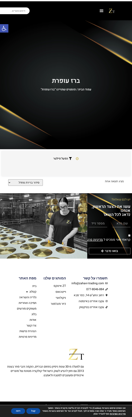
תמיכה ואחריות (27, 303)
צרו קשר (31, 325)
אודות (33, 320)
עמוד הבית (84, 89)
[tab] (77, 158)
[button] (4, 28)
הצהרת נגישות (27, 331)
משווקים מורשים (26, 308)
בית (34, 286)
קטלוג (32, 292)
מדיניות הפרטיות (118, 413)
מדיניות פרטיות (93, 239)
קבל (33, 410)
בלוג (34, 314)
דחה (18, 410)
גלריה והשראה (27, 297)
